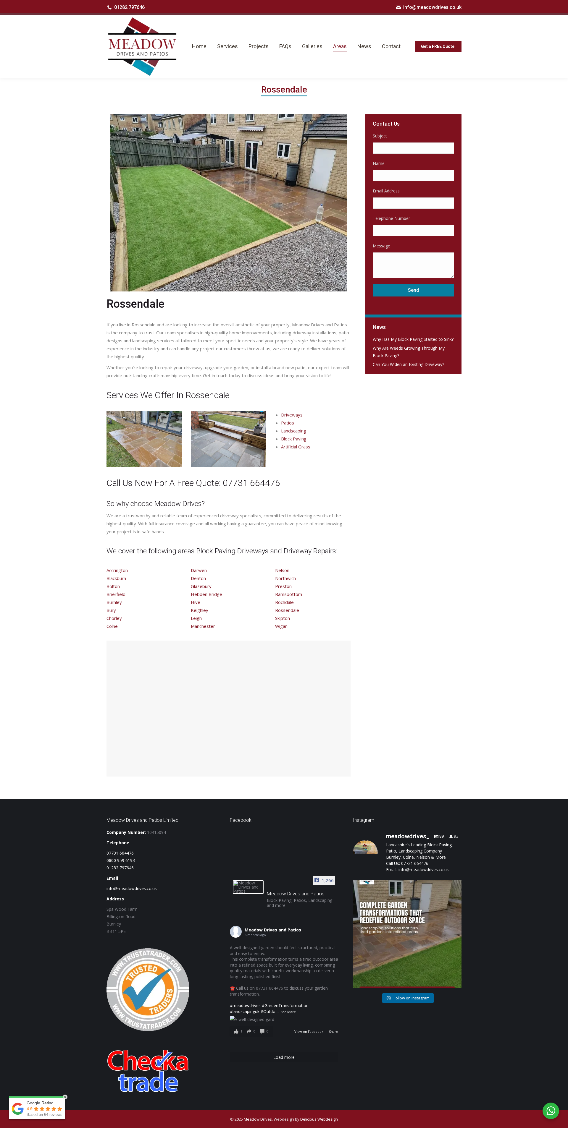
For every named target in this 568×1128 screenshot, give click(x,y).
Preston (283, 586)
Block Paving (293, 439)
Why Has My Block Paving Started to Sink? (413, 339)
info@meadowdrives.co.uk (432, 7)
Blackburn (116, 578)
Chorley (114, 618)
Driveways (292, 415)
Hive (195, 602)
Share (333, 1031)
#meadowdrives (245, 1005)
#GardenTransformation (285, 1005)
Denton (198, 578)
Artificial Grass (295, 447)
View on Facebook (309, 1031)
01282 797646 (129, 7)
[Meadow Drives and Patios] (248, 887)
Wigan (281, 626)
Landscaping (293, 431)
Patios (287, 423)
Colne (112, 626)
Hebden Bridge (206, 594)
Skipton (282, 618)
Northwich (285, 578)
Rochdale (284, 602)
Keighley (199, 610)
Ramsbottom (288, 594)
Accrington (117, 570)
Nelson (282, 570)
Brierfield (115, 594)
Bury (111, 610)
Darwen (199, 570)
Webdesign (284, 1119)
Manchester (203, 626)
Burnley (114, 602)
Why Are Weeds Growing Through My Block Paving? (409, 351)
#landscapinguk (244, 1011)
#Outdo (268, 1011)
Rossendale (287, 610)
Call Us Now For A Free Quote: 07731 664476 (193, 483)
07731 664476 (120, 853)
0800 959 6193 (120, 860)
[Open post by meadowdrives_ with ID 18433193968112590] (407, 934)
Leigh (196, 618)
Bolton (113, 586)
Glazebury (201, 586)
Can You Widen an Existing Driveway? (408, 364)
